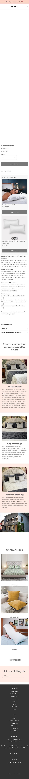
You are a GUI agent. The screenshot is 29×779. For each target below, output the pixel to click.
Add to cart (14, 164)
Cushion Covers (14, 617)
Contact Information (14, 720)
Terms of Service (14, 731)
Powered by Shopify (18, 773)
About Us (14, 718)
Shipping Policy (15, 728)
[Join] (25, 676)
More (14, 709)
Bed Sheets (14, 585)
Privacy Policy (14, 723)
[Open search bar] (2, 6)
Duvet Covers (14, 696)
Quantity (3, 154)
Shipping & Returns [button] (6, 324)
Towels (14, 704)
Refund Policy (14, 725)
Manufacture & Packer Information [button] (11, 333)
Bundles (14, 706)
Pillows (14, 649)
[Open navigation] (1, 6)
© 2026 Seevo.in (10, 773)
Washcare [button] (4, 328)
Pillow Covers (14, 699)
